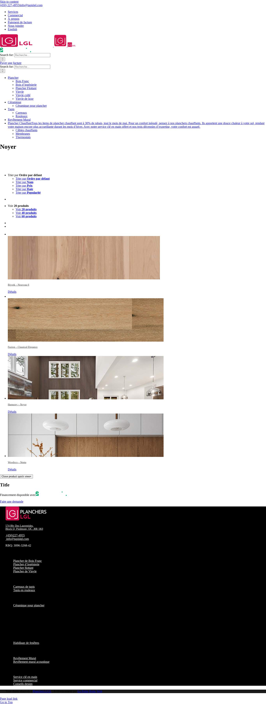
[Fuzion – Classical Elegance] (137, 318)
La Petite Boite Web (90, 691)
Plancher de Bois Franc (27, 560)
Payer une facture (10, 63)
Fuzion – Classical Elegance (23, 346)
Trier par (33, 178)
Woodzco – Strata (17, 462)
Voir (26, 209)
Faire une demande (11, 501)
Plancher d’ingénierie (26, 564)
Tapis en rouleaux (24, 590)
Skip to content (9, 1)
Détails (12, 291)
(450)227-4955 (15, 535)
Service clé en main (25, 677)
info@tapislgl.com (31, 5)
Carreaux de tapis (24, 586)
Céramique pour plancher (28, 605)
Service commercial (25, 680)
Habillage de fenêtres (26, 643)
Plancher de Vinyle (25, 571)
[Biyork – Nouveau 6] (137, 255)
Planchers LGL (42, 691)
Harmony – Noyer (17, 404)
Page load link (9, 698)
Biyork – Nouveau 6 (18, 284)
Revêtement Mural (24, 658)
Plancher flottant (23, 567)
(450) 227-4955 (9, 5)
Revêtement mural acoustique (31, 661)
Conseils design (23, 684)
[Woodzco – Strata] (137, 435)
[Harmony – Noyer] (137, 377)
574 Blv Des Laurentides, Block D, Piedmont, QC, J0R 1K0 (24, 527)
